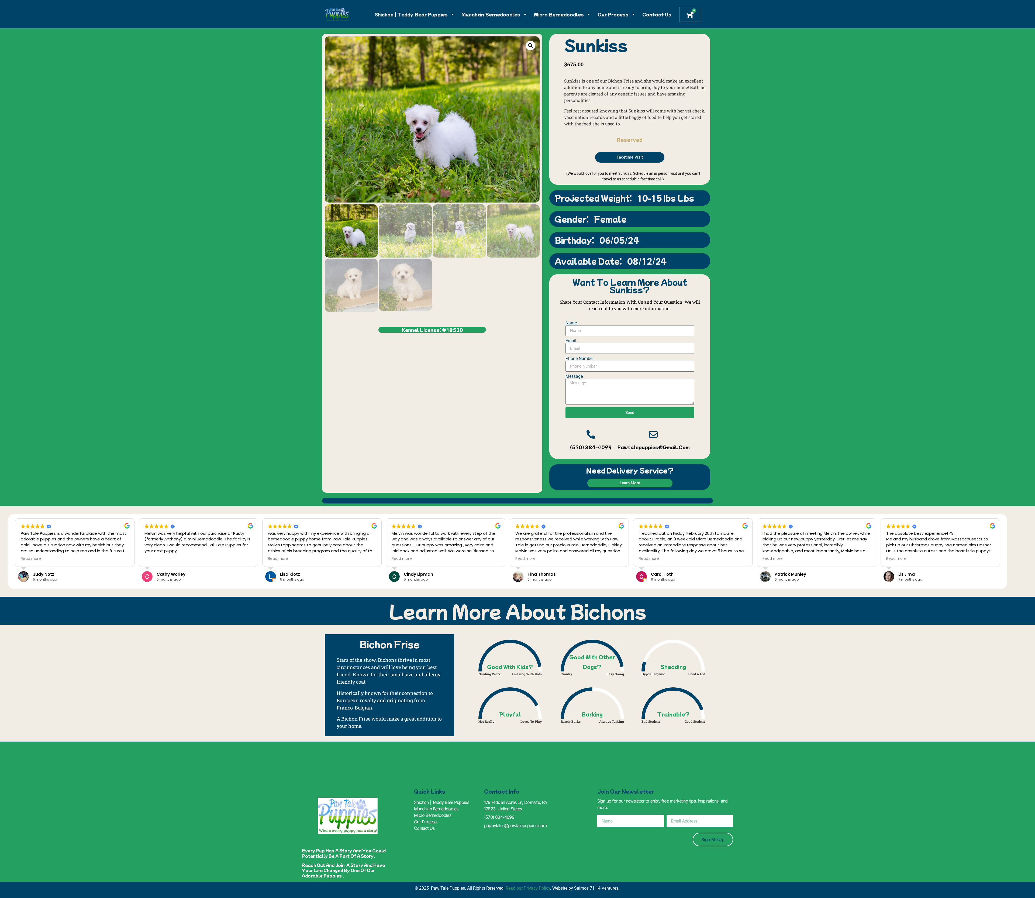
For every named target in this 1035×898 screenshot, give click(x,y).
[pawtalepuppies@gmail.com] (653, 434)
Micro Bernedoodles (559, 14)
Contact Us (656, 14)
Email (570, 341)
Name (571, 323)
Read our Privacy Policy (528, 888)
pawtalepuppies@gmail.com (653, 447)
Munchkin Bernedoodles (490, 14)
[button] (530, 45)
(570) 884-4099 (591, 447)
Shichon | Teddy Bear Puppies (411, 14)
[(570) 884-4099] (590, 434)
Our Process (613, 14)
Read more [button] (31, 558)
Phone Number (579, 359)
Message (574, 376)
